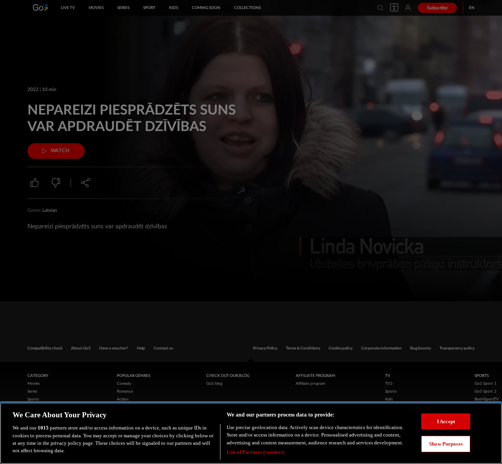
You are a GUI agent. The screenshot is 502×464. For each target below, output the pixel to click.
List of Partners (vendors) (255, 452)
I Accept (446, 421)
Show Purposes (446, 444)
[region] (251, 433)
